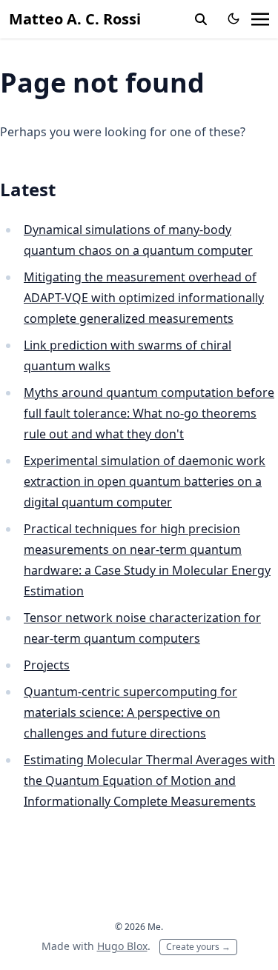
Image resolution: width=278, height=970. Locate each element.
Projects (47, 665)
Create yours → (198, 946)
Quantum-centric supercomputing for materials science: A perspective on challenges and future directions (130, 712)
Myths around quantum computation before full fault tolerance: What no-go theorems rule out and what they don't (149, 413)
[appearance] (233, 18)
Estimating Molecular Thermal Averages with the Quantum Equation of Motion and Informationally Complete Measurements (149, 780)
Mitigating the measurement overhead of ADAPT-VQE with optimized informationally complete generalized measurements (144, 298)
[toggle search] (201, 19)
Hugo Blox (122, 946)
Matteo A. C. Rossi (75, 19)
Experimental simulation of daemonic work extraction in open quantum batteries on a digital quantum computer (144, 481)
